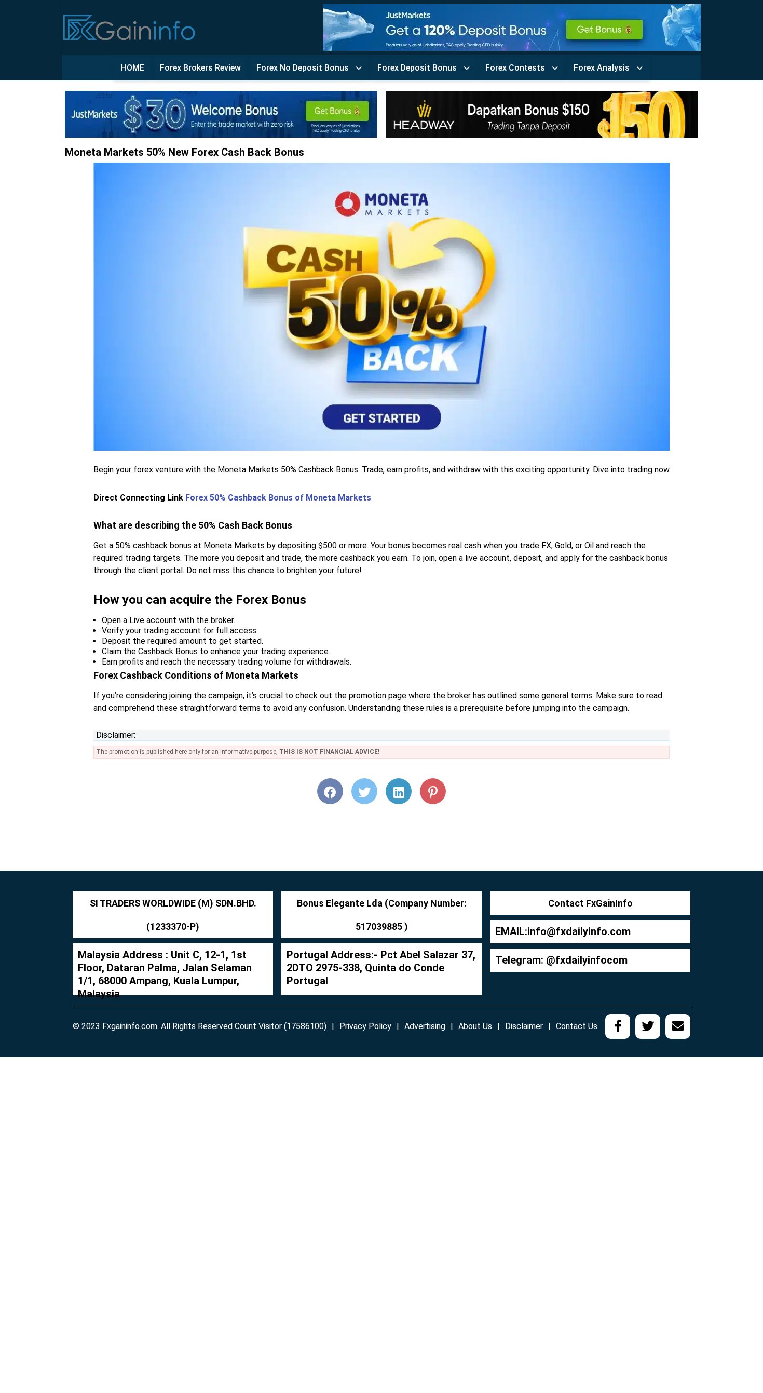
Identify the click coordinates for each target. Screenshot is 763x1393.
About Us (475, 1026)
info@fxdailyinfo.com (579, 931)
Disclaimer (524, 1026)
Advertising (424, 1026)
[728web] (542, 113)
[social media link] (617, 1026)
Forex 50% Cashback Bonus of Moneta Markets (278, 498)
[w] (221, 113)
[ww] (512, 27)
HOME (132, 68)
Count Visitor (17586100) (280, 1026)
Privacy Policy (365, 1026)
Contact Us (576, 1026)
